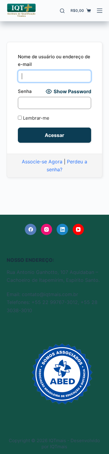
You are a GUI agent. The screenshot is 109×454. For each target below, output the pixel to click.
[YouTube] (78, 229)
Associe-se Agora (42, 162)
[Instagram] (46, 229)
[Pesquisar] (62, 11)
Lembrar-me (35, 118)
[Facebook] (30, 229)
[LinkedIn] (62, 229)
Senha (25, 91)
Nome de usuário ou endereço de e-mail (54, 60)
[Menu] (99, 10)
